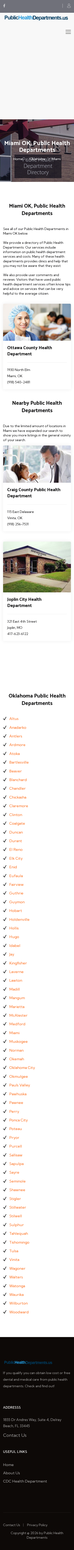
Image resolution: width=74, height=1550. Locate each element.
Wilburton (18, 1303)
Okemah (16, 1059)
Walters (16, 1277)
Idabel (14, 945)
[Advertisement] (37, 80)
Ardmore (17, 744)
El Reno (16, 849)
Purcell (15, 1146)
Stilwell (15, 1216)
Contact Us (15, 1435)
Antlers (15, 736)
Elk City (16, 858)
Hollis (14, 928)
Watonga (17, 1286)
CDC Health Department (25, 1481)
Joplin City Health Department (24, 602)
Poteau (15, 1128)
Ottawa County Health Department (29, 351)
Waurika (16, 1294)
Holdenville (19, 919)
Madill (14, 989)
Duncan (16, 832)
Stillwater (17, 1207)
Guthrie (16, 893)
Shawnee (17, 1189)
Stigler (15, 1198)
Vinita (14, 1259)
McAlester (18, 1015)
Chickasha (17, 797)
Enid (13, 867)
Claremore (18, 805)
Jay (11, 954)
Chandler (17, 788)
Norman (16, 1050)
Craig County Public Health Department (33, 493)
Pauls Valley (19, 1085)
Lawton (15, 980)
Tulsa (13, 1251)
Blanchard (18, 779)
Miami (56, 159)
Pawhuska (18, 1094)
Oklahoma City (22, 1067)
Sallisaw (15, 1155)
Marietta (16, 1006)
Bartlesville (19, 762)
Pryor (14, 1137)
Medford (17, 1024)
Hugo (14, 936)
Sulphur (16, 1224)
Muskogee (18, 1041)
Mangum (17, 997)
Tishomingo (19, 1242)
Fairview (16, 884)
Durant (15, 840)
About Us (11, 1473)
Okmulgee (18, 1076)
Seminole (17, 1181)
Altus (13, 718)
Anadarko (17, 727)
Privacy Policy (37, 1525)
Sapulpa (16, 1163)
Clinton (15, 814)
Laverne (16, 971)
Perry (14, 1111)
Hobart (15, 910)
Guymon (17, 902)
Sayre (14, 1172)
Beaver (15, 771)
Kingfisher (18, 963)
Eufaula (16, 875)
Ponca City (18, 1120)
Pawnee (16, 1102)
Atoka (14, 753)
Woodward (19, 1312)
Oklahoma (37, 159)
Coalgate (17, 823)
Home (18, 159)
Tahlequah (18, 1233)
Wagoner (17, 1268)
